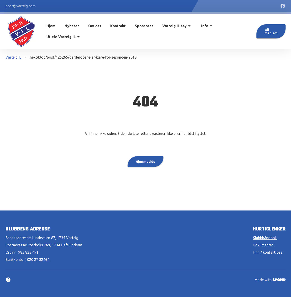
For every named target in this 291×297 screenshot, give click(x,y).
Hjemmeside (145, 161)
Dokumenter (263, 245)
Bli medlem (271, 31)
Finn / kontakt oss (267, 252)
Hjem (50, 26)
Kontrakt (118, 26)
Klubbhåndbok (265, 238)
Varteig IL (13, 57)
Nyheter (72, 26)
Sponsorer (144, 26)
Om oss (94, 26)
